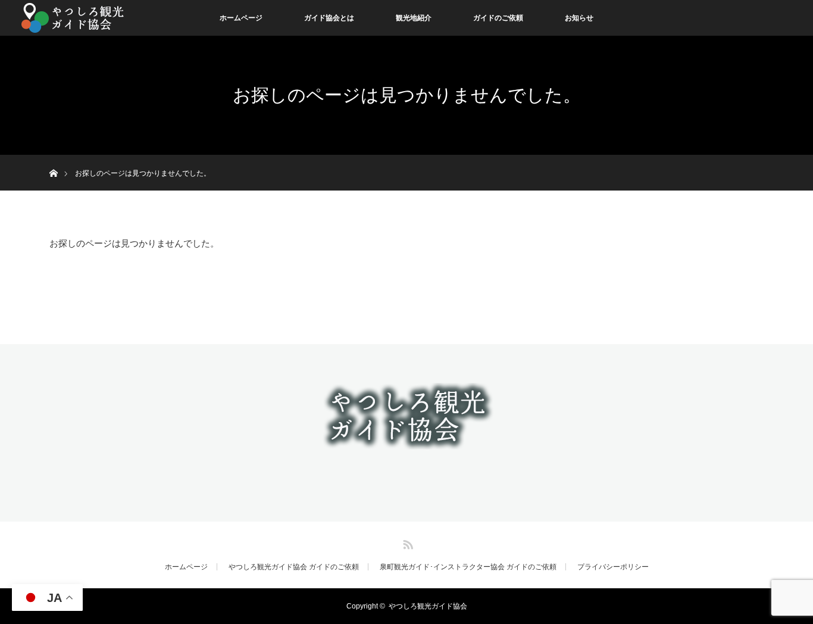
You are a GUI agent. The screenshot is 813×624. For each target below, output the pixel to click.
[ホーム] (53, 159)
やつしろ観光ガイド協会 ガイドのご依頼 (294, 566)
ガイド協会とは (329, 18)
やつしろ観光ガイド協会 (428, 606)
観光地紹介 (413, 18)
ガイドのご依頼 (498, 18)
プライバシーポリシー (613, 566)
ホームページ (241, 18)
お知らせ (579, 18)
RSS (406, 542)
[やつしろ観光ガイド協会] (406, 441)
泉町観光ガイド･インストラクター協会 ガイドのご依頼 (468, 566)
